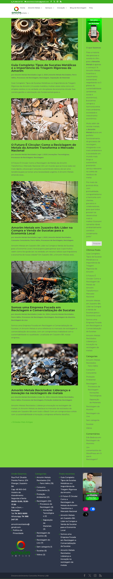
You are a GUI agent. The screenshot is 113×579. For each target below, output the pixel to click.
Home (22, 8)
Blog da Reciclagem (78, 8)
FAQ (91, 8)
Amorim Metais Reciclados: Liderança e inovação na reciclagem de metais (40, 391)
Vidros (89, 428)
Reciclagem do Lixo (19, 320)
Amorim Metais (34, 8)
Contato (23, 13)
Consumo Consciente (20, 240)
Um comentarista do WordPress (93, 450)
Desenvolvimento (19, 576)
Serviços (48, 8)
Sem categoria (92, 420)
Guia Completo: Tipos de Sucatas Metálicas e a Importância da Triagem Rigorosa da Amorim (43, 68)
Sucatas (89, 424)
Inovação (61, 8)
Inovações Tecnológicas (59, 155)
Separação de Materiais (60, 78)
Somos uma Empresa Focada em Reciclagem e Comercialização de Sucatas (43, 309)
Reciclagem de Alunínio (65, 317)
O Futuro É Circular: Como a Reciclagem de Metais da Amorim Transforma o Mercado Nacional (43, 147)
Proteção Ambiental (52, 400)
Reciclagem (44, 78)
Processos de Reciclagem (28, 78)
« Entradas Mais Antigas (22, 422)
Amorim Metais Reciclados (26, 75)
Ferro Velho (35, 240)
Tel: (19, 513)
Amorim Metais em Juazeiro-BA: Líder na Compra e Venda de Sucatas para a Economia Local (42, 230)
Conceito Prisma (39, 576)
